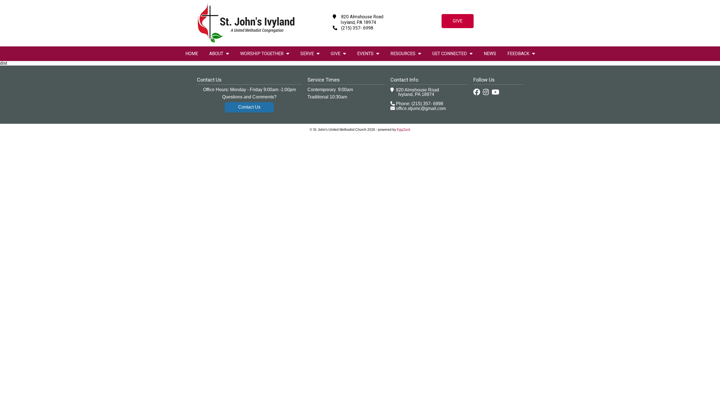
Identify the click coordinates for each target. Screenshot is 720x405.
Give (457, 21)
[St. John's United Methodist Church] (246, 41)
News (490, 53)
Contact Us (249, 107)
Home (191, 53)
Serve (307, 53)
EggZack (403, 130)
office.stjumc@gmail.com (421, 108)
